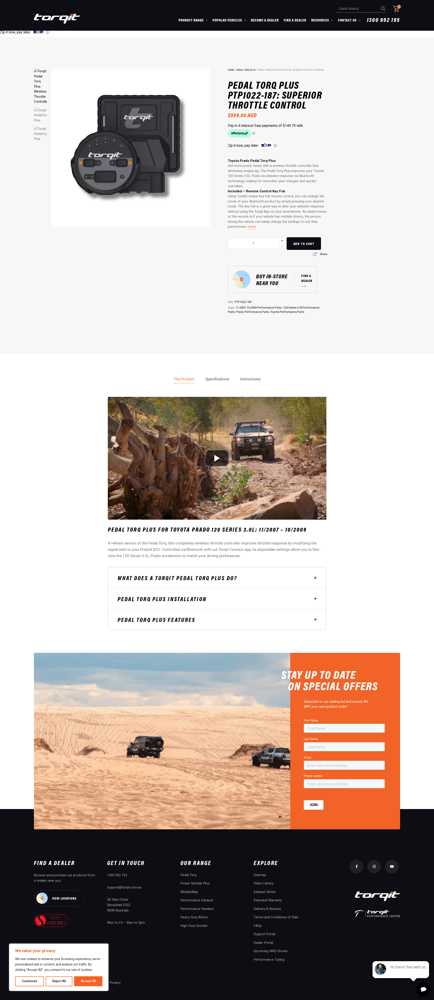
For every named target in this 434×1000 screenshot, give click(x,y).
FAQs (258, 925)
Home (231, 70)
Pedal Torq (188, 874)
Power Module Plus (195, 883)
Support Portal (264, 934)
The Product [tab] (184, 379)
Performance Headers (197, 908)
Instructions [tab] (250, 379)
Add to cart (303, 243)
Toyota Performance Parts (287, 312)
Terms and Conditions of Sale (276, 917)
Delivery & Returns (267, 908)
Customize (29, 981)
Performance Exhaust (196, 900)
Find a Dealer (295, 20)
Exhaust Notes (265, 891)
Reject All (59, 981)
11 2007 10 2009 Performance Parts (259, 307)
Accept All (88, 981)
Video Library (263, 883)
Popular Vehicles (227, 20)
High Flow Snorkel (193, 925)
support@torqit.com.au (124, 887)
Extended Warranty (268, 900)
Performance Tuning (269, 959)
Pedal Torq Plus (246, 70)
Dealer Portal (263, 942)
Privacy (115, 982)
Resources (320, 20)
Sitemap (260, 874)
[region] (58, 967)
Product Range (191, 20)
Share (323, 254)
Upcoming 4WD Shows (271, 951)
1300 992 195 (383, 20)
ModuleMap (189, 891)
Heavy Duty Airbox (194, 917)
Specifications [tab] (217, 379)
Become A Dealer (265, 20)
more (252, 226)
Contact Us (347, 20)
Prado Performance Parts (252, 312)
